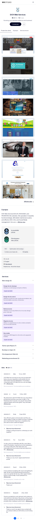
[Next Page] (24, 518)
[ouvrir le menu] (33, 2)
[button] (18, 44)
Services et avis (24, 30)
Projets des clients (6, 30)
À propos (15, 30)
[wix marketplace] (6, 2)
